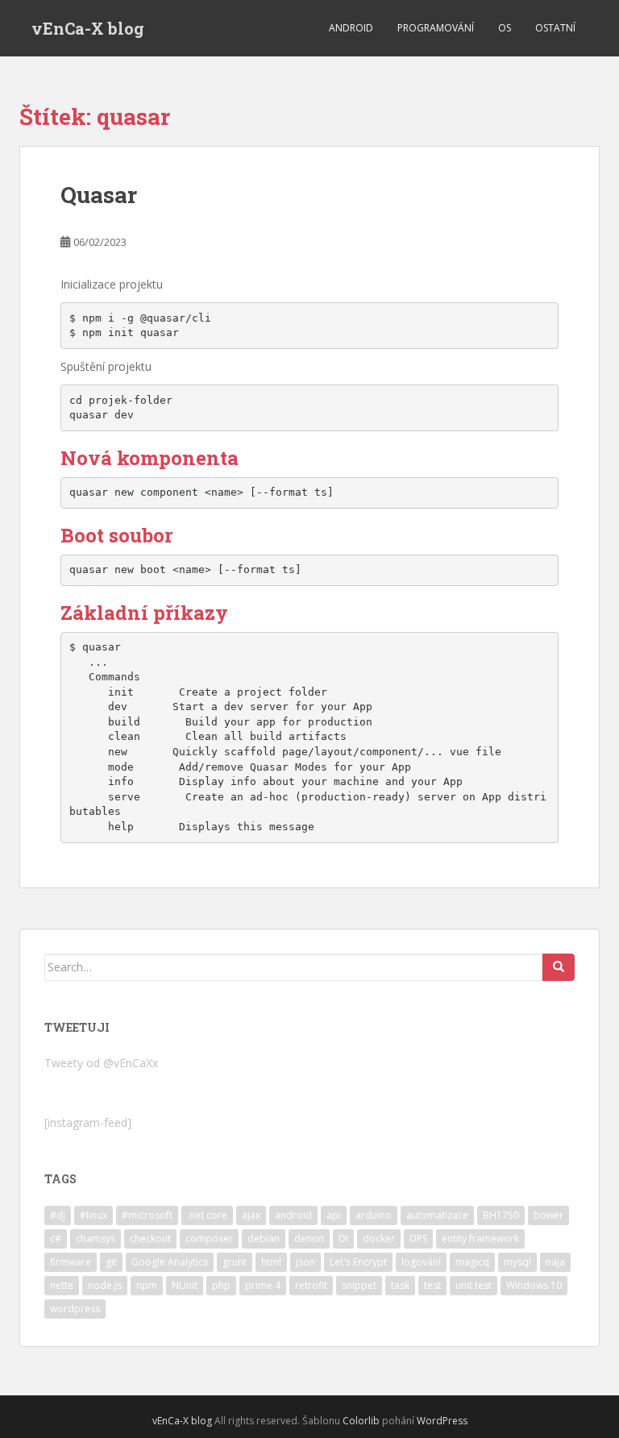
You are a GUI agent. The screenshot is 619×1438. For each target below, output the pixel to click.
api (333, 1215)
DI (343, 1238)
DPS (418, 1238)
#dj (57, 1215)
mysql (517, 1262)
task (400, 1285)
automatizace (437, 1215)
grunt (234, 1262)
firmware (70, 1262)
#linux (93, 1215)
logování (421, 1262)
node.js (105, 1285)
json (305, 1262)
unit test (473, 1285)
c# (55, 1238)
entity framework (480, 1238)
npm (146, 1285)
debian (263, 1238)
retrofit (311, 1285)
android (293, 1215)
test (432, 1285)
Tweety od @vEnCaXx (101, 1062)
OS (504, 28)
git (111, 1262)
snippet (359, 1285)
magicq (472, 1262)
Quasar (98, 195)
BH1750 (501, 1215)
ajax (251, 1215)
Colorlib (361, 1421)
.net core (207, 1215)
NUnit (184, 1285)
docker (379, 1238)
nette (61, 1285)
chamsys (95, 1238)
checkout (150, 1238)
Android (351, 28)
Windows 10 (534, 1285)
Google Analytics (169, 1262)
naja (555, 1262)
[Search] (558, 967)
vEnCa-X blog (87, 28)
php (221, 1285)
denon (309, 1238)
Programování (435, 28)
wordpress (75, 1308)
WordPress (442, 1421)
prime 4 (262, 1285)
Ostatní (555, 28)
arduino (373, 1215)
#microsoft (147, 1215)
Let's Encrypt (358, 1262)
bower (548, 1215)
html (271, 1262)
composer (209, 1238)
